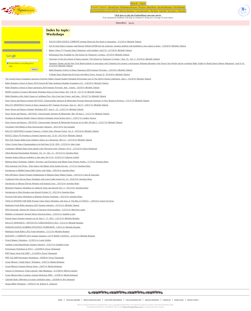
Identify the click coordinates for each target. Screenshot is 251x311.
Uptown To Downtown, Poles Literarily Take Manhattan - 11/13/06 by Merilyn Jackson (41, 271)
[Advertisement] (22, 32)
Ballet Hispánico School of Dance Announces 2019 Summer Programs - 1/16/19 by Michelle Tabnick (90, 70)
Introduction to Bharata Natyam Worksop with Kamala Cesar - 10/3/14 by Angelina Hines (42, 183)
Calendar (162, 11)
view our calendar (73, 299)
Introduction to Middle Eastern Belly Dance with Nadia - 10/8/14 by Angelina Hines (40, 170)
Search (142, 3)
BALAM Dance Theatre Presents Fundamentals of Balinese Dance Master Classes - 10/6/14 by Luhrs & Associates (52, 175)
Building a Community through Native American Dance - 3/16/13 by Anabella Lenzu (40, 214)
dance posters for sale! (92, 299)
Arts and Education (164, 7)
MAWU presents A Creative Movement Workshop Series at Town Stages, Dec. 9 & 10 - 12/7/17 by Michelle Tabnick (53, 92)
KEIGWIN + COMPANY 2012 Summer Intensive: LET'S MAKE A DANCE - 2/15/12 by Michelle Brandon (50, 236)
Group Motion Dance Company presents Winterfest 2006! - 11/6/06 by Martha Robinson (41, 275)
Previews (141, 7)
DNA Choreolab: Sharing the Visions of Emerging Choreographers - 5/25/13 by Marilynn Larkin (45, 210)
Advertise (181, 11)
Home (133, 3)
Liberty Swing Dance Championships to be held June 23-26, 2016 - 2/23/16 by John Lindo (42, 144)
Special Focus (113, 7)
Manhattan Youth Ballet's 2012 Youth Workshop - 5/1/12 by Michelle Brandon (37, 231)
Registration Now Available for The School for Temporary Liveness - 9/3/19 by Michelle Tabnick (89, 55)
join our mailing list (133, 299)
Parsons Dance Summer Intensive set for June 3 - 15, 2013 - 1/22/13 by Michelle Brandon (42, 218)
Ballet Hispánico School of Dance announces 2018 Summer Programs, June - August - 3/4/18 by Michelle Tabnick (52, 88)
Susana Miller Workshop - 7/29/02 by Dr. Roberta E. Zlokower (31, 284)
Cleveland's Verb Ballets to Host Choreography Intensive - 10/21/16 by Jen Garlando (40, 127)
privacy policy (193, 299)
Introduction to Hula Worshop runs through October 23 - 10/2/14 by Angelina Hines (40, 192)
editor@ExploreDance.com (132, 307)
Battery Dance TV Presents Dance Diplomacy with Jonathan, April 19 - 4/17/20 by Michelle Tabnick (90, 50)
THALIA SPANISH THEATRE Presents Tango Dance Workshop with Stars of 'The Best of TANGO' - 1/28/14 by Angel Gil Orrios (59, 201)
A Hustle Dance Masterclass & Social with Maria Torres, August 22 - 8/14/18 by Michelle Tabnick (89, 74)
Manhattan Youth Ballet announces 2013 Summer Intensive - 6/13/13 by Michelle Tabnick (42, 205)
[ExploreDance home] (19, 14)
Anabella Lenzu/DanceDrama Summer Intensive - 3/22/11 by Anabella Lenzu (37, 245)
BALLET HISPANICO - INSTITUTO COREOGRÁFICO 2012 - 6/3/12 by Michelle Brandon (44, 223)
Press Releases (179, 7)
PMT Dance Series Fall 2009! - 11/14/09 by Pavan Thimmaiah (31, 253)
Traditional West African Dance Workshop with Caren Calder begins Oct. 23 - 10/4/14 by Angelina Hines (48, 179)
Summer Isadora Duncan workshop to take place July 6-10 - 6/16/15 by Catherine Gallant (42, 157)
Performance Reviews (128, 7)
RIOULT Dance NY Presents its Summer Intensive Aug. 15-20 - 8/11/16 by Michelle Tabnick (43, 135)
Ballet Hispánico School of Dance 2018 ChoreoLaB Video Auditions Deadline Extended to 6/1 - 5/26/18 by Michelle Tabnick (57, 83)
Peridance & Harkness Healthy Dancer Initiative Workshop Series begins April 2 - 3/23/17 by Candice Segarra (50, 118)
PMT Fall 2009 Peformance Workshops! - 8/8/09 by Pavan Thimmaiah (34, 258)
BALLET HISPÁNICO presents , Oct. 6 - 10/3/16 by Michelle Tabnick (52, 131)
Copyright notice (142, 11)
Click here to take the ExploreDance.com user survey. (138, 15)
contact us (167, 299)
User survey (172, 11)
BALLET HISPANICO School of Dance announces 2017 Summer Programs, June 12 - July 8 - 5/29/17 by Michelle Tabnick (56, 105)
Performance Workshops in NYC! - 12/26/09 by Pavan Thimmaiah (32, 249)
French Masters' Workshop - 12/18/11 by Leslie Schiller (28, 240)
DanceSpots (151, 7)
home (60, 299)
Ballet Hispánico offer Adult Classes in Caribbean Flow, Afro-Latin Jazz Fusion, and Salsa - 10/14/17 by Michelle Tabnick (55, 96)
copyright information (113, 299)
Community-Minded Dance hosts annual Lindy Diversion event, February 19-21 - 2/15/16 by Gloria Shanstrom (51, 149)
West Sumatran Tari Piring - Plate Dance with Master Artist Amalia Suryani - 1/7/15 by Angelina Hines (47, 166)
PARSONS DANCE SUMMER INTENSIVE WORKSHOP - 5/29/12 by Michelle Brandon (42, 227)
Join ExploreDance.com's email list (104, 11)
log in (131, 23)
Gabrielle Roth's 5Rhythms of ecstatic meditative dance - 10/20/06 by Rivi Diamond (40, 279)
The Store (154, 11)
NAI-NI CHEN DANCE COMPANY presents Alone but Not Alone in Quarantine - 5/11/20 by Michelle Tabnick (95, 42)
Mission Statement (127, 11)
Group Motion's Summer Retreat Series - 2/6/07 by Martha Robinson (33, 266)
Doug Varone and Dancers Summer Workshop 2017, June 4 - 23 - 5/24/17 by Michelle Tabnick (44, 109)
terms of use (179, 299)
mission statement (152, 299)
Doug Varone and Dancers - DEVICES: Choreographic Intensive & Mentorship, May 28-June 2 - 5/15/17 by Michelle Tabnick (57, 114)
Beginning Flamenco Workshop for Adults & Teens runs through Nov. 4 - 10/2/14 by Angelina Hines (46, 188)
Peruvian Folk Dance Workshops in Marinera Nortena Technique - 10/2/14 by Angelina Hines (43, 197)
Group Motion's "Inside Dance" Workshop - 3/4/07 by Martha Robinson (34, 262)
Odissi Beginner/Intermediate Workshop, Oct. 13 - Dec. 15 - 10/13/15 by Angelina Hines (41, 153)
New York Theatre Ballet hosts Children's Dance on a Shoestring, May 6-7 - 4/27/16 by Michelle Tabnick (48, 140)
